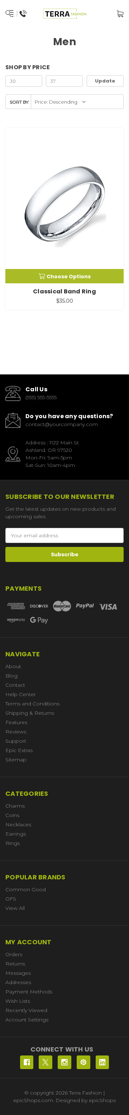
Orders (13, 954)
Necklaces (18, 824)
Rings (12, 843)
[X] (45, 1062)
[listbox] (60, 102)
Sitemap (16, 759)
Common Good (25, 889)
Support (15, 741)
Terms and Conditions (32, 703)
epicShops (102, 1100)
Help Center (20, 694)
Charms (15, 806)
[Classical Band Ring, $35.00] (64, 205)
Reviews (15, 731)
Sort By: (19, 102)
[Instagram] (64, 1062)
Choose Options (69, 276)
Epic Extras (19, 750)
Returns (15, 963)
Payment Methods (28, 991)
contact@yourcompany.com (61, 424)
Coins (12, 815)
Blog (11, 675)
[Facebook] (27, 1062)
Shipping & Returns (29, 713)
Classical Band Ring (64, 291)
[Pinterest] (83, 1062)
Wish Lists (17, 1001)
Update (105, 80)
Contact (15, 685)
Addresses (18, 982)
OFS (10, 899)
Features (16, 722)
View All (15, 908)
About (13, 666)
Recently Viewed (26, 1010)
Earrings (15, 834)
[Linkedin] (102, 1062)
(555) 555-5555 (41, 397)
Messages (18, 973)
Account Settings (26, 1019)
